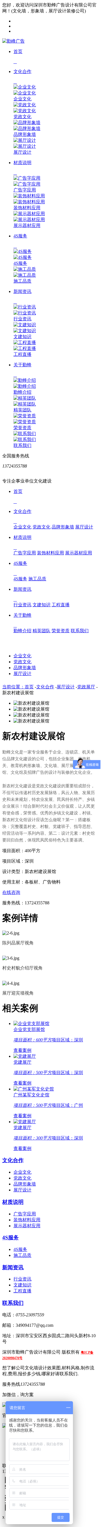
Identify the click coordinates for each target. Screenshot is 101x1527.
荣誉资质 (22, 427)
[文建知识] (24, 324)
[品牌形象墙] (26, 122)
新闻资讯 (13, 1267)
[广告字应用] (26, 178)
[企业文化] (24, 87)
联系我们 (22, 445)
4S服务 (20, 263)
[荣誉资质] (24, 415)
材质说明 (13, 1202)
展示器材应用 (26, 225)
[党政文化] (24, 104)
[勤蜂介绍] (24, 380)
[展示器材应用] (29, 213)
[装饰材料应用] (29, 195)
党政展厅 (86, 686)
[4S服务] (22, 251)
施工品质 (22, 281)
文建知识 (22, 336)
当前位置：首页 (18, 686)
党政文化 (22, 116)
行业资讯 (22, 318)
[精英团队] (24, 398)
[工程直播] (24, 342)
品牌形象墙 (24, 134)
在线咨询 (11, 892)
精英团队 (22, 409)
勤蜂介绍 (22, 392)
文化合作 (45, 686)
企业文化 (22, 98)
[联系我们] (24, 433)
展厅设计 (22, 152)
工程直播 (22, 354)
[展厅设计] (24, 140)
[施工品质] (24, 269)
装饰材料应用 (26, 207)
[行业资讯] (24, 307)
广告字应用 (24, 190)
